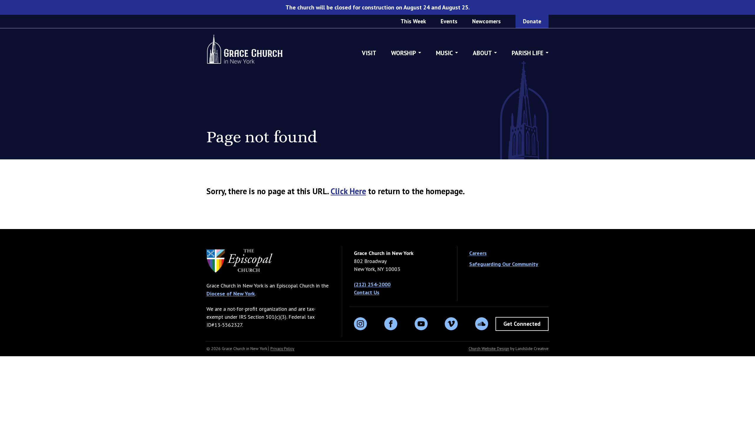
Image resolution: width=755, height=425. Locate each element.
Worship (403, 53)
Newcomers (486, 21)
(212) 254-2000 (372, 284)
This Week (413, 21)
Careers (478, 253)
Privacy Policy (282, 348)
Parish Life (528, 53)
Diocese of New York (230, 293)
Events (449, 21)
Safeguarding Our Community (503, 264)
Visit (369, 53)
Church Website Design (489, 348)
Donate (532, 21)
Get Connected (522, 323)
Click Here (348, 191)
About (482, 53)
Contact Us (366, 292)
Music (444, 53)
